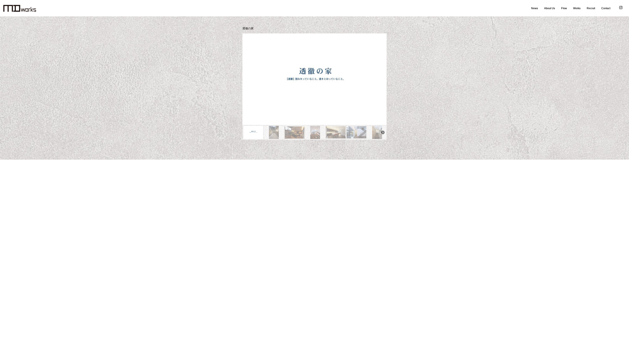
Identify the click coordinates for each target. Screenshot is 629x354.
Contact (605, 8)
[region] (314, 86)
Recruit (591, 8)
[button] (247, 79)
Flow (564, 8)
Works (577, 8)
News (534, 8)
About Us (549, 8)
